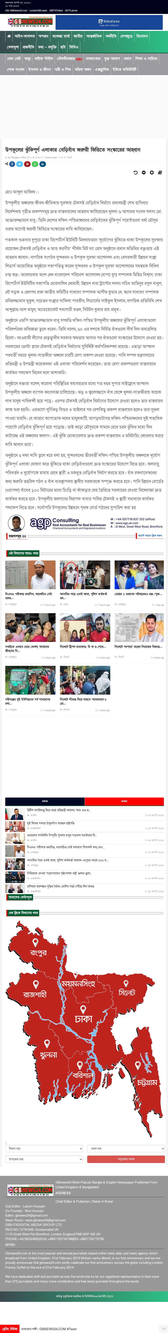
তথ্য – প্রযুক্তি (47, 47)
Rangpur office (18, 157)
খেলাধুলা (13, 47)
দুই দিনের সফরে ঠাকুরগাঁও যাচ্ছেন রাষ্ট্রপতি (50, 823)
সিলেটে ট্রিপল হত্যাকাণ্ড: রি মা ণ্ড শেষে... (83, 647)
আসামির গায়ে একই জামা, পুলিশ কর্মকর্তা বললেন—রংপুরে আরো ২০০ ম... (67, 860)
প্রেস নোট (14, 58)
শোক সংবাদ (15, 69)
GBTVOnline (56, 10)
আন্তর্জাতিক (94, 36)
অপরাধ (43, 36)
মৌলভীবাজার (69, 58)
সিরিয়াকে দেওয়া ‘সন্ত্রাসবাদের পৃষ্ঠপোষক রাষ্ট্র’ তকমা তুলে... (59, 873)
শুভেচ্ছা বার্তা (61, 36)
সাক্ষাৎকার (93, 58)
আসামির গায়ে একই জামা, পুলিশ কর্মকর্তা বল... (83, 596)
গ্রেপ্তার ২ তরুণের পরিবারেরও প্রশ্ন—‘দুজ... (138, 594)
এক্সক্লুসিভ (102, 69)
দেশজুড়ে (126, 36)
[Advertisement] (84, 105)
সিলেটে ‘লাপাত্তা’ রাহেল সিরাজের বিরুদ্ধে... (138, 647)
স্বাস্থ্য (27, 58)
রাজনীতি (28, 47)
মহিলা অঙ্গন (83, 69)
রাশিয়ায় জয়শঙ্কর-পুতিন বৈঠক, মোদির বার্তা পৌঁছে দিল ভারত (60, 886)
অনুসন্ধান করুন (126, 1159)
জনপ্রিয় (124, 801)
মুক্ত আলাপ (112, 58)
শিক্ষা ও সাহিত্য (146, 58)
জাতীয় (78, 36)
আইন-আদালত (25, 36)
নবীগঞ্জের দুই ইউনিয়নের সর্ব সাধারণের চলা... (27, 701)
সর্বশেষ (45, 801)
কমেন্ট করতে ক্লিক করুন (150, 535)
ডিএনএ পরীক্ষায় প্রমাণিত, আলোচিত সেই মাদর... (28, 596)
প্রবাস (127, 58)
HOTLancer (71, 10)
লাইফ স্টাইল (44, 58)
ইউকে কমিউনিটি (124, 69)
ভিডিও (73, 47)
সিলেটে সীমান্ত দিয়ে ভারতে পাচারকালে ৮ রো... (83, 701)
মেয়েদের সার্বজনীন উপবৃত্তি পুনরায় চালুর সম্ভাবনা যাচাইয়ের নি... (62, 835)
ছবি (63, 47)
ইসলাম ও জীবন (39, 69)
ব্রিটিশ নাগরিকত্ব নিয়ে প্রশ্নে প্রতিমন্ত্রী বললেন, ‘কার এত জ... (59, 810)
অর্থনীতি (111, 36)
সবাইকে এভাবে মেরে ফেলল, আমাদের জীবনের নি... (27, 649)
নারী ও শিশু (63, 69)
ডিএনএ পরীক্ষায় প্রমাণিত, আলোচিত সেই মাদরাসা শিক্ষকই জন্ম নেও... (66, 847)
